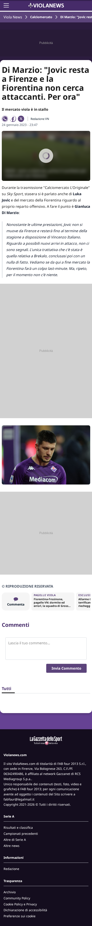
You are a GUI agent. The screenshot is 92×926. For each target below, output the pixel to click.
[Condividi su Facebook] (13, 119)
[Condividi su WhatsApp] (5, 119)
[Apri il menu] (6, 5)
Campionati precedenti (21, 833)
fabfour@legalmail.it (19, 799)
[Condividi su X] (21, 119)
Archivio (10, 892)
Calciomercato (41, 17)
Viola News (13, 17)
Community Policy (17, 898)
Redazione (11, 869)
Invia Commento (66, 668)
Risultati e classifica (18, 827)
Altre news (11, 846)
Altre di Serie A (15, 839)
